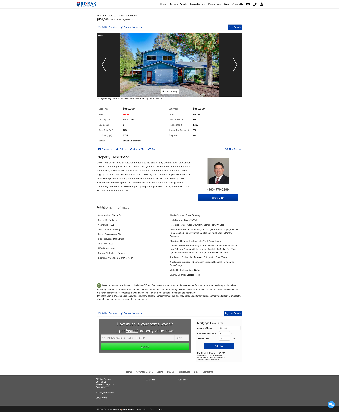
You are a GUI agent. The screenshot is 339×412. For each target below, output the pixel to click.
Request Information (133, 27)
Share (155, 149)
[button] (104, 65)
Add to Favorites (109, 27)
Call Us (122, 149)
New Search (235, 27)
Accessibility (141, 409)
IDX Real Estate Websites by (108, 409)
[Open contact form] (248, 3)
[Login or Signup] (261, 3)
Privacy (160, 409)
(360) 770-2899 (218, 189)
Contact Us (107, 149)
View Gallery (171, 91)
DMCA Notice (101, 397)
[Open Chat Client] (331, 404)
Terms (152, 409)
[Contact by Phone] (255, 3)
